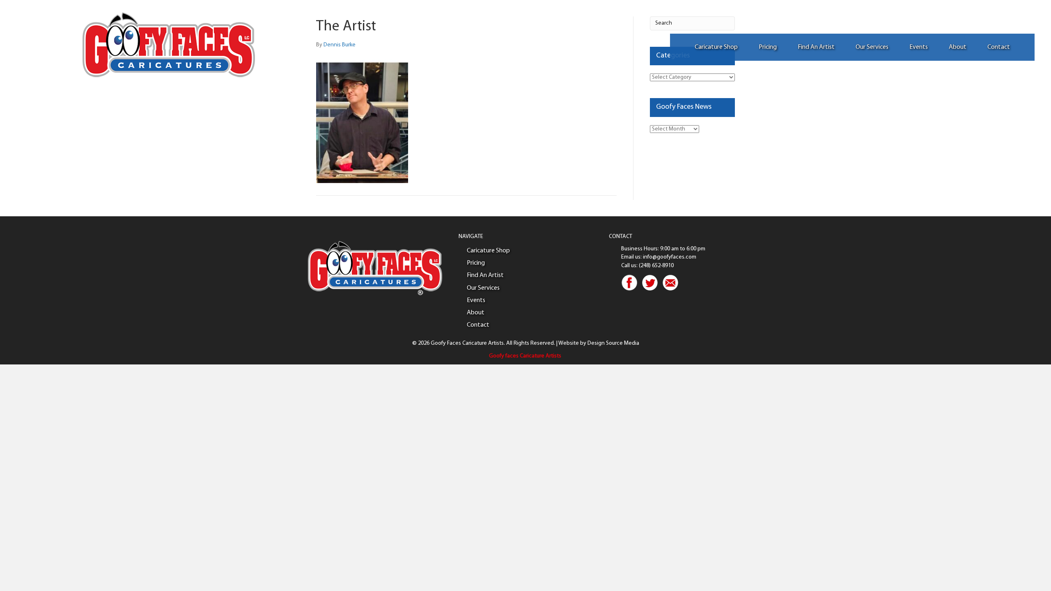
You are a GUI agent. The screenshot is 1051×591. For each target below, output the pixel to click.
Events (918, 47)
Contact (998, 47)
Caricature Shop (716, 47)
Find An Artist (816, 47)
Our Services (872, 47)
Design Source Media (613, 343)
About (957, 47)
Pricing (768, 47)
